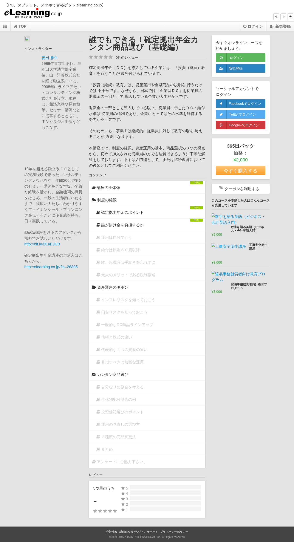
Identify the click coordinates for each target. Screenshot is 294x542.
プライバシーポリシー (174, 532)
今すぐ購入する (241, 170)
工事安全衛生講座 (258, 246)
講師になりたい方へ (132, 532)
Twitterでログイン (242, 114)
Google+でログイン (244, 124)
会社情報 (111, 532)
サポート (152, 532)
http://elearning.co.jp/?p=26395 (51, 266)
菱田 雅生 (50, 57)
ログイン (236, 57)
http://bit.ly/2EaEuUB (42, 244)
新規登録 (236, 68)
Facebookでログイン (245, 103)
